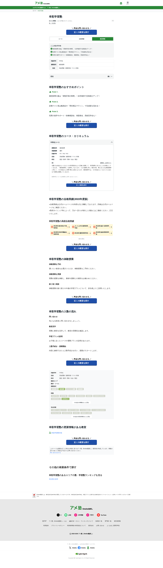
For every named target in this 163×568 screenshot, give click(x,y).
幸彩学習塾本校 (57, 433)
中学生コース (55, 142)
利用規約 (46, 525)
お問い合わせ (100, 525)
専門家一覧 (108, 521)
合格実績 (81, 39)
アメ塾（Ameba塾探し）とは (58, 521)
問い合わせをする (55, 452)
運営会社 (91, 525)
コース (60, 39)
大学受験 (80, 515)
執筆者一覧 (99, 521)
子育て (92, 515)
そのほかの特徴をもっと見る (81, 402)
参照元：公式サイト (105, 163)
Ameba (74, 548)
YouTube (103, 515)
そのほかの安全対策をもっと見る (81, 416)
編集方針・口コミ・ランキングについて (81, 521)
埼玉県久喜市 (53, 479)
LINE (69, 515)
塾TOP (34, 10)
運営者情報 (117, 521)
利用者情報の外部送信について (76, 525)
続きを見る (81, 238)
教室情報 (102, 39)
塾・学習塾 (52, 23)
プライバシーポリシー (58, 525)
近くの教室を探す (81, 32)
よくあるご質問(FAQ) (113, 525)
